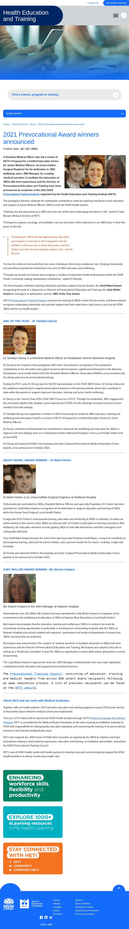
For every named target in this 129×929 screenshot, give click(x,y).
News (33, 124)
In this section (14, 113)
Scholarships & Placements (87, 910)
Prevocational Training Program (29, 300)
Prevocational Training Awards (21, 194)
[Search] (117, 94)
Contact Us (92, 3)
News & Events (19, 124)
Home (6, 124)
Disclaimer (57, 914)
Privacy (56, 910)
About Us (79, 900)
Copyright (57, 907)
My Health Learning (116, 3)
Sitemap (56, 904)
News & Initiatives (82, 904)
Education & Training (84, 907)
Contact (56, 900)
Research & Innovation (85, 914)
